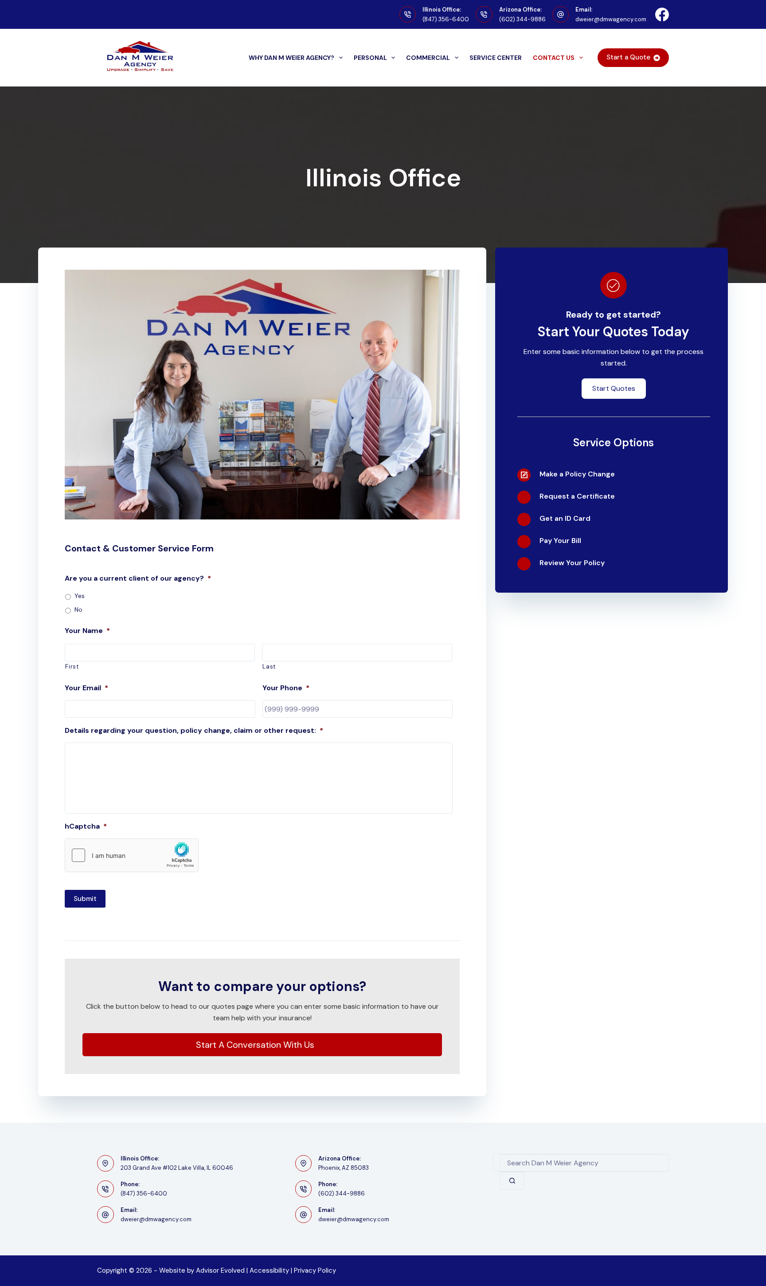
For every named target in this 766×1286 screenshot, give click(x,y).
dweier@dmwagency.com (610, 19)
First (71, 666)
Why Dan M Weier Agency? (291, 58)
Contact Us (553, 58)
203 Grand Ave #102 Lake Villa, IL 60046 (177, 1168)
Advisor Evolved (220, 1270)
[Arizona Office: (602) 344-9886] (484, 14)
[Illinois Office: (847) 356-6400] (407, 14)
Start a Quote (628, 57)
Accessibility (269, 1270)
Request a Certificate (577, 496)
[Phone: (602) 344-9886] (303, 1188)
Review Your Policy (572, 562)
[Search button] (512, 1181)
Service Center (495, 58)
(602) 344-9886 (522, 19)
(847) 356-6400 (445, 19)
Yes (79, 596)
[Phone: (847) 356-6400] (105, 1188)
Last (269, 666)
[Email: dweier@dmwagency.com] (560, 14)
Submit (85, 898)
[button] (262, 1044)
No (78, 610)
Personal (370, 58)
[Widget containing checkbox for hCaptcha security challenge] (132, 855)
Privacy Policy (315, 1270)
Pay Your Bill (560, 540)
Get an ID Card (564, 518)
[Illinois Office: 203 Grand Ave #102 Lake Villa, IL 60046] (105, 1163)
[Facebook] (662, 14)
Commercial (428, 58)
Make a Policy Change (577, 474)
